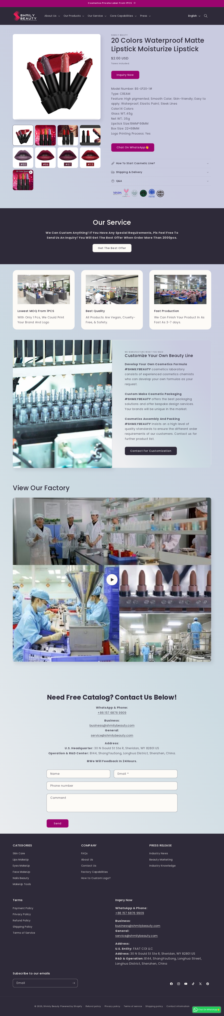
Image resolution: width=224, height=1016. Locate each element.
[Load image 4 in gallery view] (90, 135)
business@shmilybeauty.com (112, 725)
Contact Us (88, 865)
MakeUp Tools (22, 884)
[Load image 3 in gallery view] (68, 135)
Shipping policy (154, 1006)
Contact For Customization (151, 451)
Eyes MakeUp (21, 865)
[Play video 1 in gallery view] (23, 180)
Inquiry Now (125, 75)
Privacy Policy (22, 914)
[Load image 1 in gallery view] (23, 135)
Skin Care (19, 853)
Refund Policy (22, 920)
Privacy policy (112, 1006)
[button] (51, 16)
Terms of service (133, 1006)
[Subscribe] (74, 983)
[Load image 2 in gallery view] (45, 135)
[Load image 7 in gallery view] (68, 157)
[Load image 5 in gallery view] (23, 157)
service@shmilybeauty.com (112, 735)
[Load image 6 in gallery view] (45, 157)
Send (57, 823)
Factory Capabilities (94, 872)
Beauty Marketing (161, 859)
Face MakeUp (21, 872)
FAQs (84, 853)
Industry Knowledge (162, 865)
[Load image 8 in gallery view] (90, 157)
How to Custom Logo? (96, 878)
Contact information (178, 1006)
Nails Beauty (21, 878)
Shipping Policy (22, 926)
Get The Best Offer (112, 248)
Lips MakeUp (21, 859)
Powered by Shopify (71, 1006)
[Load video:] (112, 580)
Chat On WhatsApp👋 (133, 147)
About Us (87, 859)
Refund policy (93, 1006)
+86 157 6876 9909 (112, 713)
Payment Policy (23, 908)
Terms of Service (24, 932)
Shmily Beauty (51, 1006)
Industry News (158, 853)
